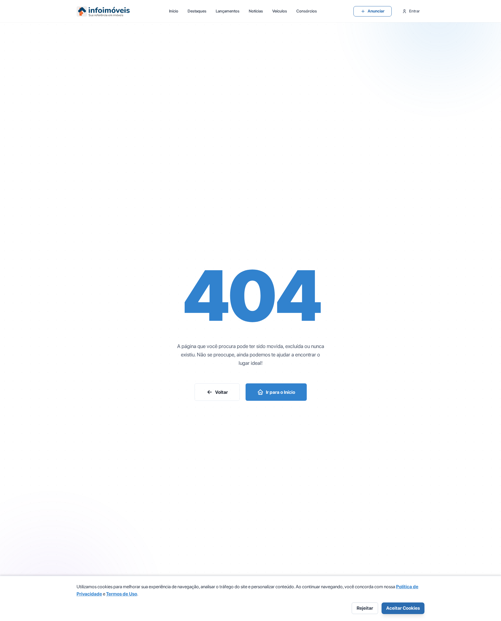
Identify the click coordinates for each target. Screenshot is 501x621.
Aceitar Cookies (403, 608)
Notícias (256, 11)
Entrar (414, 11)
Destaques (197, 11)
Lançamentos (227, 11)
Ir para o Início (280, 392)
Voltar (221, 392)
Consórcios (306, 11)
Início (173, 11)
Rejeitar (365, 608)
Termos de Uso (121, 594)
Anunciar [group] (376, 11)
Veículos (279, 11)
